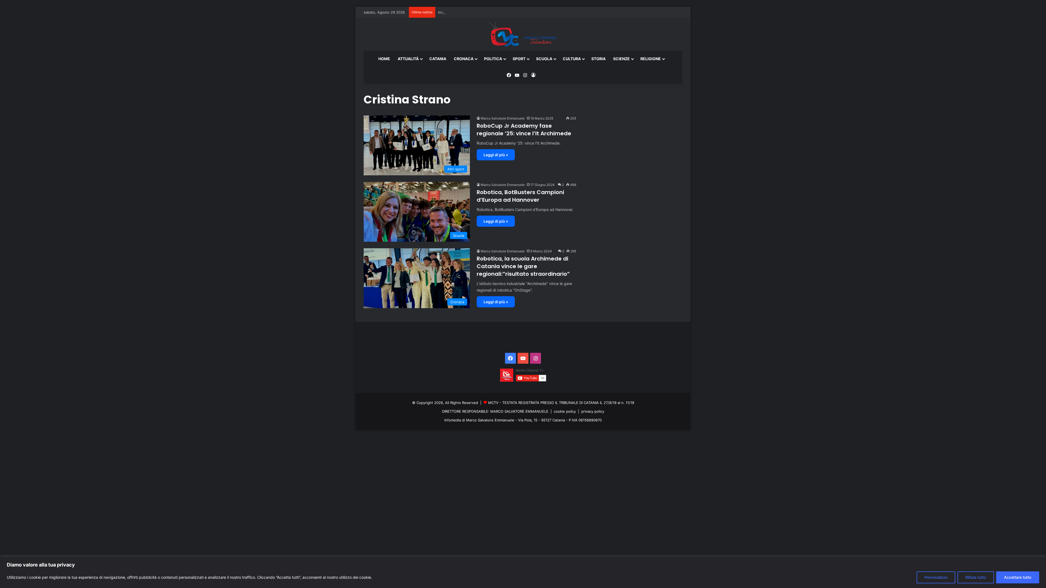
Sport (519, 58)
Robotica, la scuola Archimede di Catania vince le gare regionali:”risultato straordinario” (523, 266)
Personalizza (936, 577)
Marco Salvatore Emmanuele (503, 118)
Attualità (408, 58)
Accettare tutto (1017, 577)
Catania (437, 58)
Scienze (621, 58)
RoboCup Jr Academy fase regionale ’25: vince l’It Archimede (524, 129)
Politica (493, 58)
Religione (650, 58)
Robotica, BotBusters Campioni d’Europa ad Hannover (520, 196)
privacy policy (592, 411)
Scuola (544, 58)
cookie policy (565, 411)
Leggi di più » (496, 154)
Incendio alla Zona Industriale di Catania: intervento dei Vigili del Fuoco (498, 12)
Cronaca (463, 58)
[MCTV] (523, 34)
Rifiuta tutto (975, 577)
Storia (598, 58)
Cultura (572, 58)
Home (384, 58)
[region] (523, 572)
